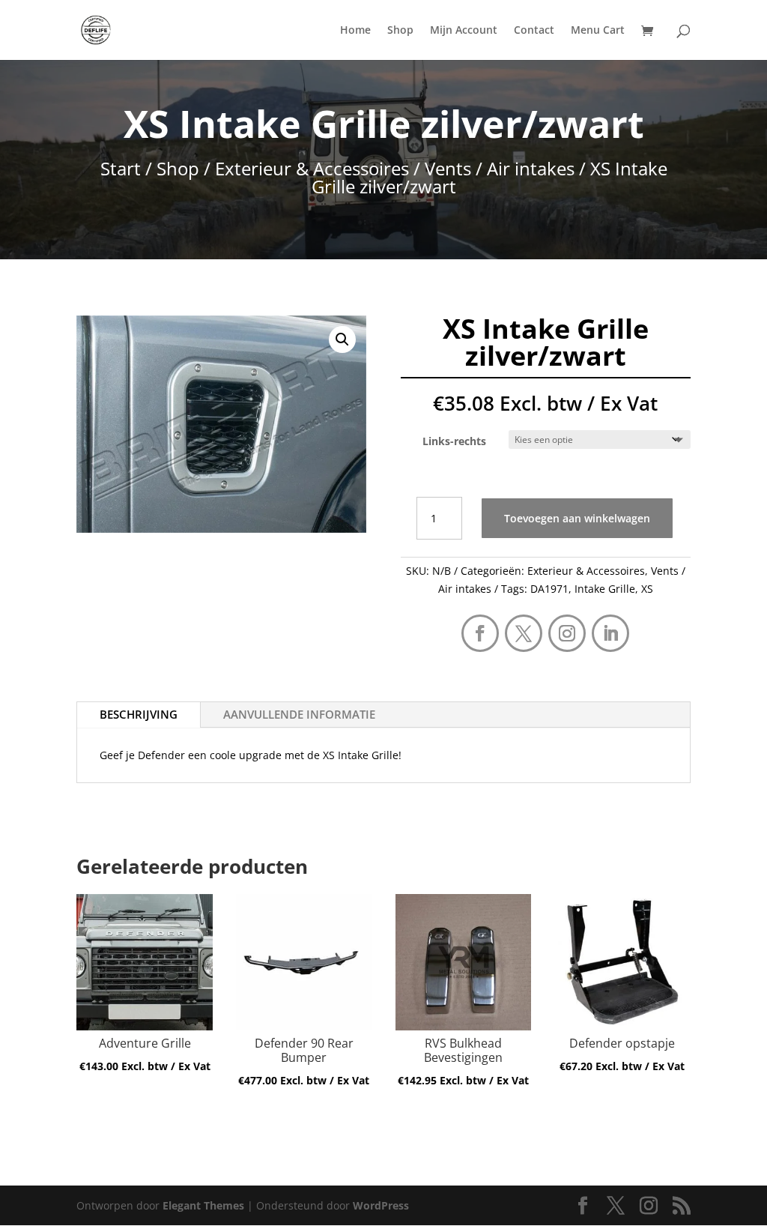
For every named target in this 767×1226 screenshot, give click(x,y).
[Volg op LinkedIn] (610, 633)
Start (120, 168)
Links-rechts (454, 441)
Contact (534, 31)
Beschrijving (139, 714)
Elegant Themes (203, 1205)
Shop (400, 31)
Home (355, 31)
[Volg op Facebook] (480, 633)
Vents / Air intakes (500, 168)
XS (647, 589)
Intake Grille (605, 589)
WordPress (381, 1205)
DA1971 (549, 589)
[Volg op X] (523, 633)
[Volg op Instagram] (567, 633)
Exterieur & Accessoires (312, 168)
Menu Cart (598, 31)
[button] (342, 339)
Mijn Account (463, 31)
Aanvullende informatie (299, 714)
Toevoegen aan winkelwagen (577, 518)
